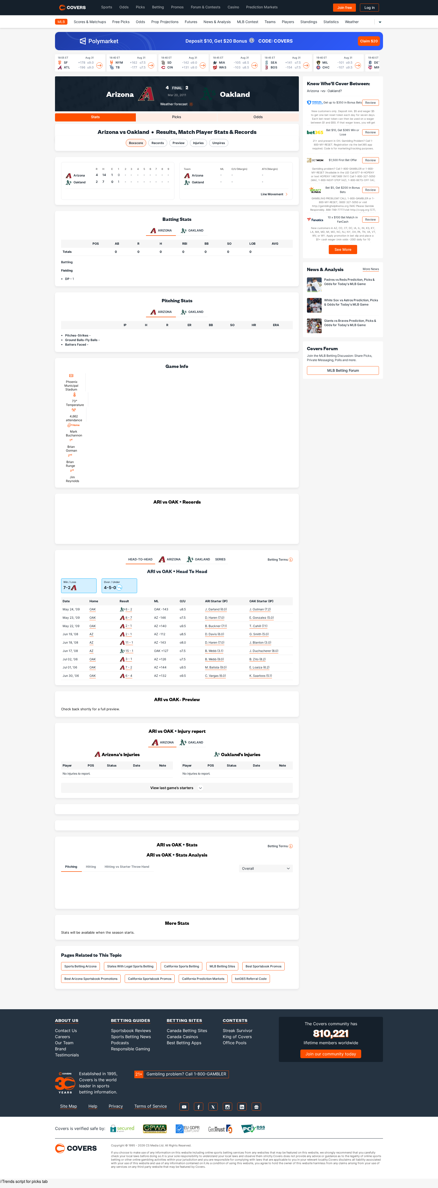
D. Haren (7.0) (214, 617)
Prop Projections (164, 22)
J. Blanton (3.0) (260, 642)
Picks (140, 7)
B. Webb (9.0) (214, 659)
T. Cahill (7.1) (258, 626)
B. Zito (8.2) (257, 659)
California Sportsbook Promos (149, 979)
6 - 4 (128, 676)
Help (92, 1106)
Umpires (218, 143)
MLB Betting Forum (343, 370)
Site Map (68, 1106)
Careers (62, 1036)
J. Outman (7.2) (260, 609)
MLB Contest (247, 22)
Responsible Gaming (130, 1048)
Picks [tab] (176, 117)
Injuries (198, 143)
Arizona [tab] (164, 230)
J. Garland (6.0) (216, 609)
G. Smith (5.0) (259, 634)
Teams (270, 22)
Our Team (64, 1042)
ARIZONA (167, 742)
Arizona (120, 94)
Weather (352, 22)
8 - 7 (128, 617)
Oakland (235, 94)
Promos (177, 7)
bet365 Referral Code (251, 979)
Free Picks (121, 22)
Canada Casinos (182, 1036)
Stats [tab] (95, 117)
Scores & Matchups (90, 22)
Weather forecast (174, 104)
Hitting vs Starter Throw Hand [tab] (127, 866)
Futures (191, 22)
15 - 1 (129, 651)
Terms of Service (150, 1106)
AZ (91, 634)
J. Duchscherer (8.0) (263, 651)
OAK (92, 609)
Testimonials (67, 1054)
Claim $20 (369, 41)
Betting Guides (130, 1020)
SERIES (220, 559)
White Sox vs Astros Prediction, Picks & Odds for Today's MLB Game (351, 302)
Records (158, 143)
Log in (369, 7)
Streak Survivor (237, 1030)
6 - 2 (128, 609)
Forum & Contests (206, 7)
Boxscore (136, 143)
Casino (233, 7)
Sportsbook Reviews (131, 1030)
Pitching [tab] (71, 866)
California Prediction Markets (203, 979)
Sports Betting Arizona (80, 966)
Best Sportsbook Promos (263, 966)
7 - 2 (128, 667)
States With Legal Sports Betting (130, 966)
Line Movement (272, 194)
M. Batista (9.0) (216, 667)
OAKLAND (195, 742)
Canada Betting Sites (187, 1030)
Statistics (331, 22)
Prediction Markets (262, 7)
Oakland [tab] (196, 230)
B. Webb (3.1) (214, 651)
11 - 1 (129, 642)
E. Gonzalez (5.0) (261, 617)
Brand (60, 1048)
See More (343, 249)
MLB (61, 22)
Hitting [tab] (91, 866)
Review (370, 102)
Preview (179, 143)
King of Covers (237, 1036)
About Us (67, 1020)
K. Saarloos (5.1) (260, 676)
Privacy (116, 1106)
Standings (308, 22)
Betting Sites (184, 1020)
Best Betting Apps (184, 1042)
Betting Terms (278, 559)
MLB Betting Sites (222, 966)
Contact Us (66, 1030)
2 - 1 (128, 626)
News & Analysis (217, 22)
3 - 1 (128, 659)
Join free (344, 7)
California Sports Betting (181, 966)
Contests (235, 1020)
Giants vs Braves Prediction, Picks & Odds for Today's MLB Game (350, 323)
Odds (124, 7)
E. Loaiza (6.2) (259, 667)
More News (371, 269)
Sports (106, 7)
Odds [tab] (258, 117)
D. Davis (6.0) (214, 634)
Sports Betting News (131, 1036)
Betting (158, 7)
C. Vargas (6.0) (215, 676)
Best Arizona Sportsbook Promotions (90, 979)
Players (288, 22)
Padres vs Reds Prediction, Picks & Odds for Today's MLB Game (349, 282)
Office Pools (234, 1042)
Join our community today (330, 1053)
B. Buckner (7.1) (216, 626)
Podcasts (120, 1042)
